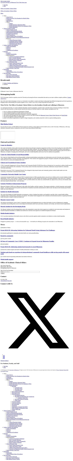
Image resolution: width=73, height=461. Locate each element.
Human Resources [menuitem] (13, 27)
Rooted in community (7, 236)
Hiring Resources (16, 394)
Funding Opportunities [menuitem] (11, 54)
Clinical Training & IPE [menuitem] (11, 29)
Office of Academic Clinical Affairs (9, 8)
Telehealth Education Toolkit (15, 424)
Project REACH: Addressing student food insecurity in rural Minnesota (21, 247)
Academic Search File (23, 397)
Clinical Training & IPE (11, 412)
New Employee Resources (18, 391)
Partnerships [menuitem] (6, 69)
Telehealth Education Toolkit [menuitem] (15, 42)
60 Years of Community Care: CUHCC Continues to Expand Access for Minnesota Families (27, 241)
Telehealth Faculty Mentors (15, 426)
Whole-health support (7, 259)
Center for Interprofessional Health (14, 413)
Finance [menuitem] (11, 23)
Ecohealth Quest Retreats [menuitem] (12, 33)
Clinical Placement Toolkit (15, 422)
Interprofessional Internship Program (14, 414)
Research (5, 433)
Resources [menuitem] (8, 38)
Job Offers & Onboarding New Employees (24, 396)
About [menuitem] (4, 15)
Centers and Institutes (11, 428)
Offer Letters (18, 400)
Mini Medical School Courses (13, 459)
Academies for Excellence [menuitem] (12, 50)
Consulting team (18, 387)
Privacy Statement (59, 370)
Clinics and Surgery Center (15, 446)
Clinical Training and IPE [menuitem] (9, 28)
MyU (4, 6)
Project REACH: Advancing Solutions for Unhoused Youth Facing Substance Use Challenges (28, 230)
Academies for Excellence (12, 432)
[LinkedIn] (3, 357)
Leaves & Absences (16, 403)
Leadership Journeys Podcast (15, 423)
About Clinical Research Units (16, 445)
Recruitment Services (19, 395)
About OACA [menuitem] (9, 17)
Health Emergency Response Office (17, 382)
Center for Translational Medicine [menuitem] (16, 56)
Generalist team (18, 390)
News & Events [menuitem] (7, 73)
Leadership (8, 377)
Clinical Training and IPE (9, 410)
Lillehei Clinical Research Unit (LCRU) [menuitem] (18, 65)
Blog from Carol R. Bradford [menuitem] (12, 75)
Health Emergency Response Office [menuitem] (17, 24)
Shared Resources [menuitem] (10, 55)
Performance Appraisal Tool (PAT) (20, 406)
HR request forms (16, 392)
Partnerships (6, 451)
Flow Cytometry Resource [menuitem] (15, 58)
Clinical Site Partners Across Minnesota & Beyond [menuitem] (17, 37)
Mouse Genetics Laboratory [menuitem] (15, 60)
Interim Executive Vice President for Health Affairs (17, 376)
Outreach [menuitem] (8, 49)
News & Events (7, 455)
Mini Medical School (7, 124)
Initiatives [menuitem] (8, 47)
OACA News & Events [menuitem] (11, 74)
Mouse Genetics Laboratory (15, 442)
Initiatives (8, 429)
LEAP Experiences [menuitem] (10, 35)
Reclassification (15, 404)
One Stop (5, 4)
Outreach (8, 431)
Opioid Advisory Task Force (12, 450)
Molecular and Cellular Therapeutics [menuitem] (17, 59)
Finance (11, 381)
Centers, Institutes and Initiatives (10, 83)
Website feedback (4, 360)
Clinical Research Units (11, 443)
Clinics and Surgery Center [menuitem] (15, 64)
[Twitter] (37, 354)
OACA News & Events (11, 456)
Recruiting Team (18, 389)
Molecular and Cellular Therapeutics (17, 441)
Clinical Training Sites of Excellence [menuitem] (14, 36)
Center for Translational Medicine (16, 438)
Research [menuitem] (5, 51)
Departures (14, 405)
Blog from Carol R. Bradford (12, 458)
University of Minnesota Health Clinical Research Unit (21, 449)
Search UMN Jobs (16, 409)
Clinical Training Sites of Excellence (14, 418)
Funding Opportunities (11, 436)
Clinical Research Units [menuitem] (11, 61)
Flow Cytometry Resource (15, 440)
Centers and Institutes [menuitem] (11, 46)
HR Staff (14, 386)
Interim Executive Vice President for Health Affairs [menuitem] (17, 18)
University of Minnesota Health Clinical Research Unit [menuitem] (21, 66)
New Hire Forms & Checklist (21, 399)
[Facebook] (3, 358)
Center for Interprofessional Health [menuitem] (14, 31)
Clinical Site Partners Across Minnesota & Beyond (17, 419)
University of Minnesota (14, 370)
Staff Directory (9, 378)
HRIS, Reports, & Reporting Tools (20, 408)
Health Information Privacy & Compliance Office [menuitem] (20, 26)
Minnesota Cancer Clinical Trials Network (50, 115)
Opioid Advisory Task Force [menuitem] (12, 68)
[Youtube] (3, 355)
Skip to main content (5, 1)
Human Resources (13, 385)
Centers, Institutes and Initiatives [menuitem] (10, 45)
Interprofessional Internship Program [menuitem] (14, 32)
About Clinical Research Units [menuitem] (16, 63)
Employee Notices (16, 401)
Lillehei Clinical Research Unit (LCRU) (18, 447)
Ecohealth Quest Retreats (12, 415)
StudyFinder (64, 115)
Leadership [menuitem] (8, 19)
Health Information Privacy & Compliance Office (20, 383)
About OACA (9, 374)
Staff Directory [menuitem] (9, 20)
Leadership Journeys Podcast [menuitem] (15, 41)
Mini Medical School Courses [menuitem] (13, 77)
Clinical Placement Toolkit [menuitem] (15, 40)
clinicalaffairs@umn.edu (6, 280)
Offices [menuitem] (8, 22)
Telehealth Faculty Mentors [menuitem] (15, 43)
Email (2, 271)
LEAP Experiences (10, 417)
